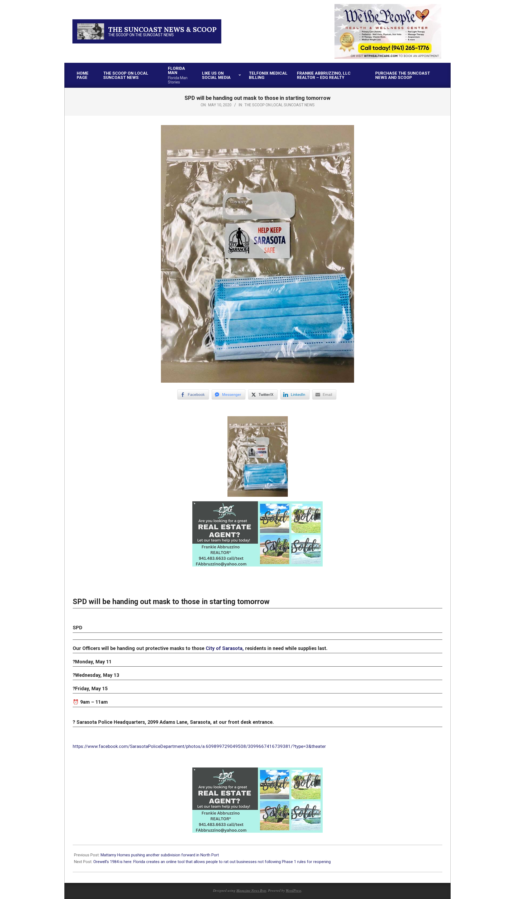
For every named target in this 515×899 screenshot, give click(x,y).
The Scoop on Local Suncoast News (279, 105)
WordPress (293, 890)
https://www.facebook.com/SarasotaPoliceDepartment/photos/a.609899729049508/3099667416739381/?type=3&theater (199, 746)
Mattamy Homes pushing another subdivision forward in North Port (160, 855)
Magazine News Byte (251, 890)
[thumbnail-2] (387, 6)
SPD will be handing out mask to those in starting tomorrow (171, 601)
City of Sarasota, (225, 648)
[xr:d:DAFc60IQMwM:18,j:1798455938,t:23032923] (257, 505)
